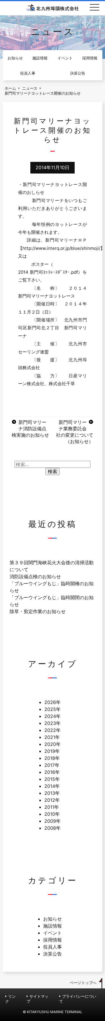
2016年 (52, 772)
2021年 (52, 737)
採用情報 (89, 58)
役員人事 (27, 73)
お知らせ (15, 58)
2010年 (52, 814)
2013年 (52, 793)
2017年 (52, 765)
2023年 (52, 723)
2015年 (52, 779)
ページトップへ (83, 983)
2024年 (52, 716)
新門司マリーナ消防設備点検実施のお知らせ (30, 428)
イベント (65, 58)
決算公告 (77, 73)
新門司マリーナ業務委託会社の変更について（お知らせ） (74, 431)
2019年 (52, 751)
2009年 (52, 821)
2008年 (52, 828)
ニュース (29, 88)
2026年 (52, 702)
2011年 (51, 807)
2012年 (52, 800)
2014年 (52, 786)
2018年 (52, 758)
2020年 (52, 744)
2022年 (52, 730)
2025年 (52, 709)
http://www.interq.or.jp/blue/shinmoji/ (61, 248)
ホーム (10, 88)
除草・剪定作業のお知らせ (38, 611)
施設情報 (40, 58)
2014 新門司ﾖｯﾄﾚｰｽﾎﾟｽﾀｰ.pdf (48, 272)
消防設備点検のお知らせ (35, 576)
